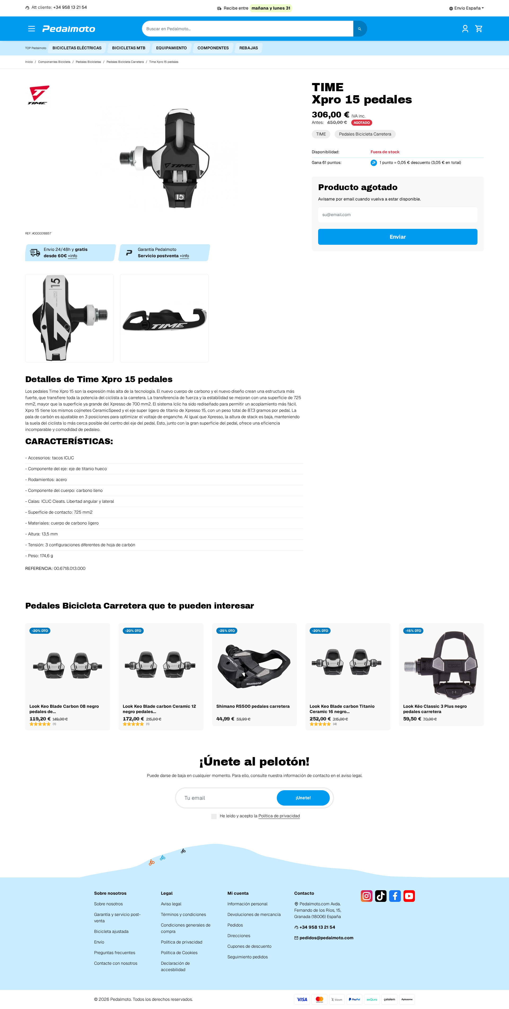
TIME (321, 134)
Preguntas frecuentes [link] (114, 952)
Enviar (398, 236)
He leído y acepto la (260, 816)
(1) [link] (54, 724)
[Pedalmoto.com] (68, 29)
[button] (466, 8)
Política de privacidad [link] (181, 942)
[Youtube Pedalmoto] (409, 896)
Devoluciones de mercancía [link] (254, 914)
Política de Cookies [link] (179, 952)
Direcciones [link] (238, 935)
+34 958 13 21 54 (317, 927)
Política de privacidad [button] (279, 816)
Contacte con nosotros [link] (115, 963)
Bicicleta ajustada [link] (111, 931)
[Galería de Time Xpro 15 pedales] (164, 158)
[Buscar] (360, 29)
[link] (465, 28)
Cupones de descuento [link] (249, 946)
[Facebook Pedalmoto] (395, 896)
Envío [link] (99, 942)
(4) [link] (335, 724)
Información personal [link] (247, 904)
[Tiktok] (381, 896)
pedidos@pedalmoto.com (326, 938)
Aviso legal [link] (171, 904)
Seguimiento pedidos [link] (247, 957)
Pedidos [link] (235, 925)
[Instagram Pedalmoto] (366, 896)
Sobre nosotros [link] (108, 904)
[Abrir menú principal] (31, 28)
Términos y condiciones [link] (183, 914)
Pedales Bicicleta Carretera (365, 134)
